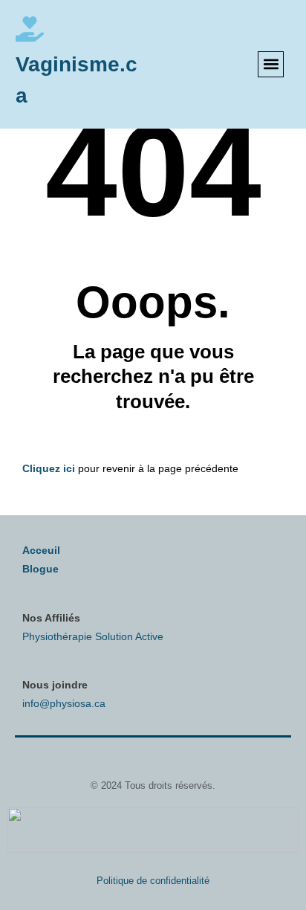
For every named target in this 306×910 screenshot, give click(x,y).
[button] (271, 64)
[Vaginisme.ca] (30, 29)
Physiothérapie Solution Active (92, 636)
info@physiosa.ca (63, 703)
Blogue (40, 569)
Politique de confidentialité (153, 880)
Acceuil (41, 550)
